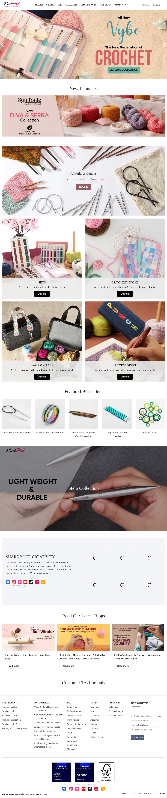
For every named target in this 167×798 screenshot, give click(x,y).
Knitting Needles (9, 706)
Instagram (95, 719)
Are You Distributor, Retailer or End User (146, 716)
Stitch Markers (150, 432)
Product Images (116, 711)
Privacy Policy (73, 737)
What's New (120, 4)
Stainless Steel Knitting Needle (47, 722)
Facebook (94, 715)
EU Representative (75, 711)
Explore (83, 187)
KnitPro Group (96, 737)
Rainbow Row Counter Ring (50, 432)
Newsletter (95, 706)
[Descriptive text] (13, 666)
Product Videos (116, 715)
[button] (2, 44)
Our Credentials (74, 728)
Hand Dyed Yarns (10, 715)
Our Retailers (73, 719)
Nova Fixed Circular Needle (17, 432)
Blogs (92, 711)
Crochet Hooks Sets (11, 724)
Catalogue (113, 706)
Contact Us (72, 706)
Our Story (105, 4)
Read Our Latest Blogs (83, 615)
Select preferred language (140, 725)
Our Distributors (74, 715)
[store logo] (12, 4)
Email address (136, 706)
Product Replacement (76, 724)
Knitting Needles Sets (11, 719)
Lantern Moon (41, 794)
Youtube (94, 728)
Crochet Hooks (8, 711)
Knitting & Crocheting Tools (14, 728)
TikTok (93, 732)
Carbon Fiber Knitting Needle (47, 726)
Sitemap (70, 749)
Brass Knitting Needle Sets (45, 731)
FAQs (69, 732)
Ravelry (93, 724)
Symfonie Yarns (89, 4)
